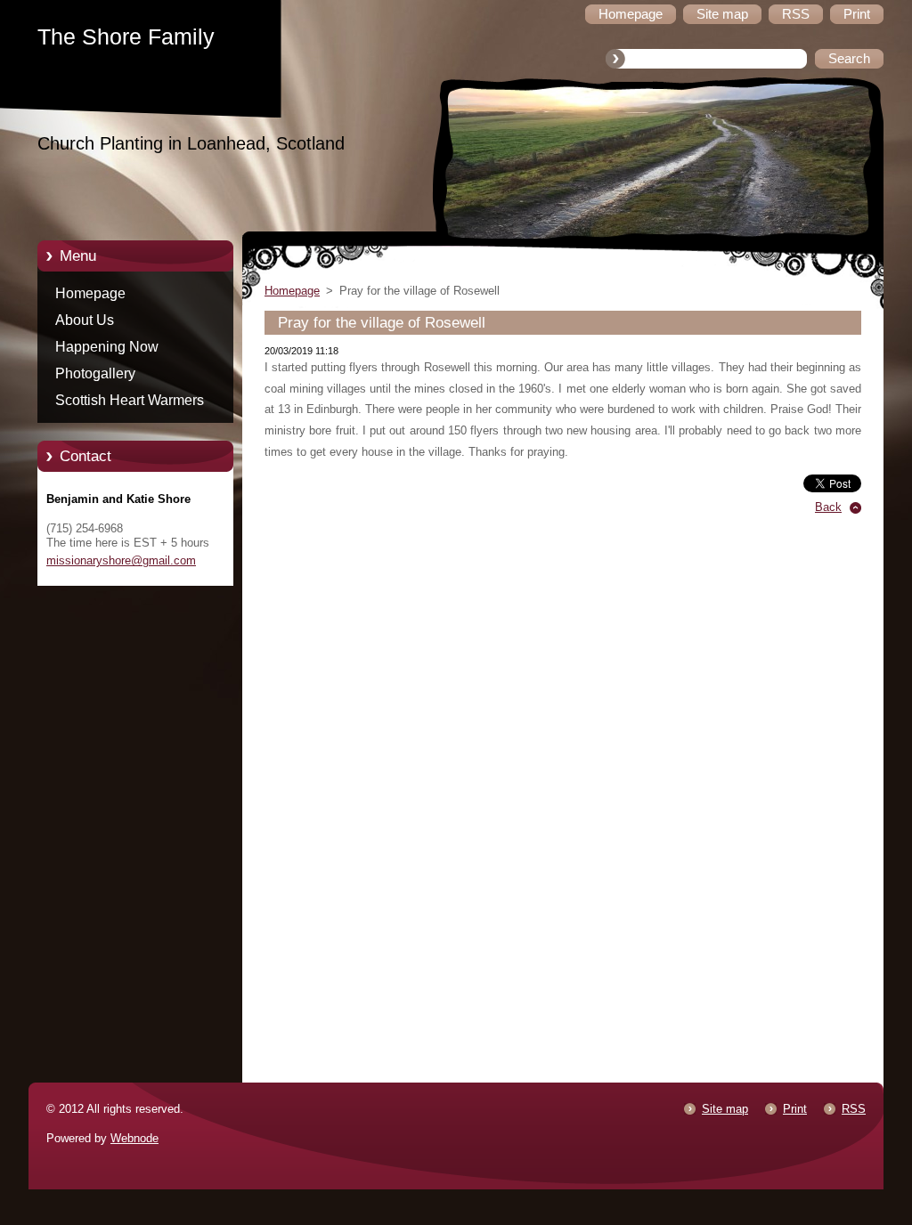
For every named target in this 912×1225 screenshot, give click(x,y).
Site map (725, 1108)
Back (828, 507)
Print (795, 1108)
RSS (854, 1108)
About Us (84, 320)
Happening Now (107, 346)
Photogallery (95, 373)
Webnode (134, 1138)
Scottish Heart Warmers (129, 400)
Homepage (90, 293)
